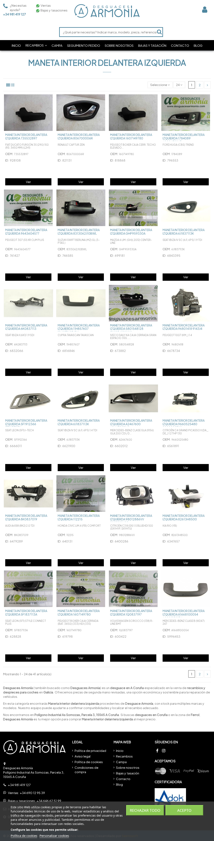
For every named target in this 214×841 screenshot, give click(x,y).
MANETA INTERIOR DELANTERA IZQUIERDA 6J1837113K (184, 231)
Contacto (123, 779)
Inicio (120, 750)
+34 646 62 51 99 (49, 801)
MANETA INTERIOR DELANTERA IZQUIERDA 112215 (79, 517)
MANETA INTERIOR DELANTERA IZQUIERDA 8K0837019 (26, 517)
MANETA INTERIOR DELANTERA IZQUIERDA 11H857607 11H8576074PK (79, 328)
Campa (121, 762)
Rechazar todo (145, 810)
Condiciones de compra (86, 769)
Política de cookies (89, 762)
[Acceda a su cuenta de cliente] (204, 9)
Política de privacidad (90, 750)
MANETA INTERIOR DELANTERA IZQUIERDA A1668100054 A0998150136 (184, 614)
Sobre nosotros (127, 767)
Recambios (124, 756)
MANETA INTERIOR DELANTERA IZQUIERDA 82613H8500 (184, 517)
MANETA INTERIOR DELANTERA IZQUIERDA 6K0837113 (26, 327)
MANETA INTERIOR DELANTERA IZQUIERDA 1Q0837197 (131, 612)
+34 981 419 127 (14, 14)
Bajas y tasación (127, 773)
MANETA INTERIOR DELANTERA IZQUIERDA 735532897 (26, 136)
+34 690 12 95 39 (32, 793)
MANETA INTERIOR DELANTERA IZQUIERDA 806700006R (79, 136)
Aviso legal (82, 756)
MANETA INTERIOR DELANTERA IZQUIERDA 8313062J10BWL (79, 231)
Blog (119, 784)
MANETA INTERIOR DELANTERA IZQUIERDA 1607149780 (131, 136)
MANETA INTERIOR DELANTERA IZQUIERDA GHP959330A (131, 231)
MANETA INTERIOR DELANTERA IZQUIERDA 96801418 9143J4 (184, 327)
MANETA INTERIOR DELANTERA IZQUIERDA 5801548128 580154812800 (131, 328)
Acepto (184, 810)
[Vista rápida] (50, 101)
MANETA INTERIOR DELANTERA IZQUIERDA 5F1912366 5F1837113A (26, 424)
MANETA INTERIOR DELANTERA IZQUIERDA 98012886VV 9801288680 (131, 519)
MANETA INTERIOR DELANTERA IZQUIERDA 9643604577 (26, 231)
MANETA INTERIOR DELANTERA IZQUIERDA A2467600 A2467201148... (131, 424)
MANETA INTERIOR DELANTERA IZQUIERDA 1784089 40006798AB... (184, 138)
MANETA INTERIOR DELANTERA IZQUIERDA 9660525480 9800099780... (184, 424)
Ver (28, 182)
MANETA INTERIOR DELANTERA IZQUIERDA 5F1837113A (26, 612)
